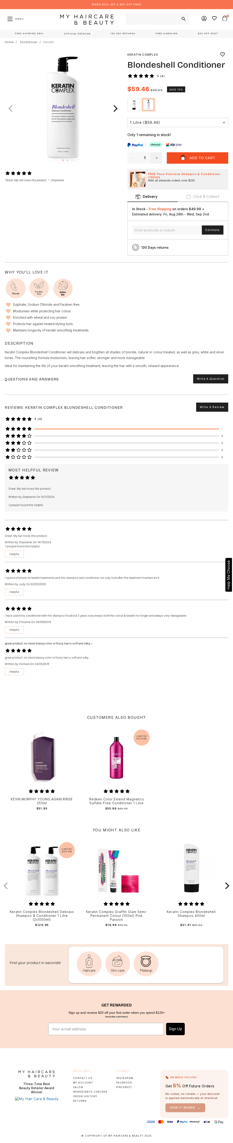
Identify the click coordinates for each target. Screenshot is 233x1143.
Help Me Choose (228, 575)
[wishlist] (222, 54)
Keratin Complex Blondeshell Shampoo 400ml (191, 914)
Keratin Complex (142, 54)
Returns (80, 1100)
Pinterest (124, 1087)
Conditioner (29, 42)
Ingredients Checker (90, 1091)
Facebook (124, 1082)
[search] (183, 19)
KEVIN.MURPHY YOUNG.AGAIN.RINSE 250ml (42, 801)
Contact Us (82, 1078)
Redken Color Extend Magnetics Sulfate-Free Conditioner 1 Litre (116, 801)
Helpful (14, 554)
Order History (85, 1096)
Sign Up (175, 1029)
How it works (185, 1107)
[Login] (204, 19)
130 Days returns (155, 247)
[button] (115, 108)
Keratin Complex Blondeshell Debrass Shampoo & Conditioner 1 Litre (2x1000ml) (42, 915)
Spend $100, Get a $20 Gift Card (116, 4)
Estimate (212, 230)
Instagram (124, 1078)
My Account (83, 1082)
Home (9, 42)
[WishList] (214, 19)
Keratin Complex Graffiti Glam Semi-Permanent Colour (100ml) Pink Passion (116, 915)
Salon (78, 1087)
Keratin (48, 42)
